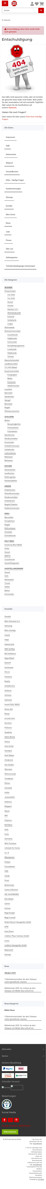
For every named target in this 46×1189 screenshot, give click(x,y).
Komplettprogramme (15, 346)
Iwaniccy (8, 802)
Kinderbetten (10, 501)
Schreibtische (10, 535)
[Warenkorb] (41, 4)
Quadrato (8, 732)
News (8, 223)
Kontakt (9, 206)
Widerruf (9, 163)
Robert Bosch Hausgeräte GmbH (18, 922)
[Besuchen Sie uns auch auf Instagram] (10, 1120)
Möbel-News (9, 1010)
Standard (8, 751)
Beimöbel (8, 404)
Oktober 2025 (10, 973)
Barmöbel (8, 393)
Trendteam (9, 778)
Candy (7, 876)
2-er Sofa (11, 295)
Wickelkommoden (12, 493)
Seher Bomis (10, 737)
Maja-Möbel (9, 658)
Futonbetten (12, 431)
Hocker (10, 305)
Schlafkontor (10, 686)
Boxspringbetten (14, 424)
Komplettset (10, 521)
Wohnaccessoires (12, 411)
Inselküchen (9, 473)
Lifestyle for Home (12, 848)
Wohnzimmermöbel (12, 331)
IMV (6, 815)
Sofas (7, 548)
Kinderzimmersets (12, 508)
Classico (8, 820)
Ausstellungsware (12, 563)
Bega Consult (10, 917)
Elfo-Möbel (9, 899)
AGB (7, 146)
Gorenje (8, 954)
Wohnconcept (10, 774)
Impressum (10, 137)
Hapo (7, 640)
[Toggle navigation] (5, 2)
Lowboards (12, 349)
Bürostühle (9, 517)
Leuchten (8, 389)
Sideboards (12, 353)
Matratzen (9, 457)
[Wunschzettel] (36, 4)
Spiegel (8, 400)
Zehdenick (9, 760)
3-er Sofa (11, 298)
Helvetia (8, 695)
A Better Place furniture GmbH (17, 936)
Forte (7, 834)
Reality (7, 681)
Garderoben (9, 397)
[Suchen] (41, 10)
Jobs (8, 232)
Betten (7, 420)
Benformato (9, 885)
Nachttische (9, 435)
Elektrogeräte (10, 477)
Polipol (7, 862)
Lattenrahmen (10, 453)
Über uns (9, 249)
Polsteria (8, 677)
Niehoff (8, 663)
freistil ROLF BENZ (12, 704)
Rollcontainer (10, 528)
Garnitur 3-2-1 (12, 309)
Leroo (7, 941)
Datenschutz (11, 154)
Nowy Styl (9, 709)
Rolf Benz (8, 825)
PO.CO (7, 672)
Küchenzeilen (10, 470)
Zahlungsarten (11, 257)
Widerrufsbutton (10, 1132)
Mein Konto (10, 214)
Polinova (8, 728)
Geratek (8, 616)
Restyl (7, 714)
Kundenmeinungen (13, 189)
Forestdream (10, 866)
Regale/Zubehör (11, 504)
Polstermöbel (10, 291)
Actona (7, 908)
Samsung (8, 626)
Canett (7, 635)
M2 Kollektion (10, 654)
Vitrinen (10, 356)
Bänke (9, 378)
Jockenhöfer (10, 797)
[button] (32, 4)
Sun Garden (9, 765)
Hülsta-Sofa (9, 644)
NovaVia (8, 723)
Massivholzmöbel (12, 360)
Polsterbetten (12, 428)
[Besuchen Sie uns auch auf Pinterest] (16, 1120)
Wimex (7, 783)
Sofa (6, 576)
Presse (9, 240)
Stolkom (8, 691)
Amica (7, 741)
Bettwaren (9, 460)
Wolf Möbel (9, 755)
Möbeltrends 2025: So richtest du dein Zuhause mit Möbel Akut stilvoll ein (20, 989)
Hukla (7, 792)
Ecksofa (10, 316)
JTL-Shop (41, 1179)
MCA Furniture (10, 843)
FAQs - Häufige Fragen (15, 180)
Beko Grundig (10, 630)
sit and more (10, 718)
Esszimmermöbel (12, 371)
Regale (7, 407)
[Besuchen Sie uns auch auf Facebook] (4, 1120)
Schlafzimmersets (12, 446)
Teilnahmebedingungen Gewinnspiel (20, 266)
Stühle (7, 587)
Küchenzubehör (11, 481)
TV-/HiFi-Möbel (11, 367)
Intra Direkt (9, 746)
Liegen (10, 324)
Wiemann (8, 769)
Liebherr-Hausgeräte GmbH (16, 945)
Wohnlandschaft (14, 313)
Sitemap (9, 197)
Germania (8, 839)
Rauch (7, 811)
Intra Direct (9, 931)
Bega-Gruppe (10, 913)
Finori (7, 880)
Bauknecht (9, 950)
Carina (7, 903)
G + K (7, 853)
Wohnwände (9, 327)
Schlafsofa (11, 320)
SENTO (7, 556)
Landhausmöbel (11, 364)
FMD (6, 871)
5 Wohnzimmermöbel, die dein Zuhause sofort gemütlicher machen (21, 980)
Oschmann (9, 667)
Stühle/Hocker (13, 386)
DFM (6, 927)
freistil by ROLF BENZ (13, 545)
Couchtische (12, 335)
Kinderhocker (10, 490)
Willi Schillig (10, 649)
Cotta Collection (11, 890)
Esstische (11, 382)
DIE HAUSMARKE (12, 894)
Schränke (8, 532)
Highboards (12, 338)
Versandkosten (12, 171)
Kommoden (12, 342)
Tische (7, 583)
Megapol (8, 806)
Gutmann (8, 700)
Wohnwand (9, 580)
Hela (6, 829)
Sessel (10, 302)
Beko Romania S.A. (12, 621)
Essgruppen (12, 375)
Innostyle (8, 788)
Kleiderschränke (11, 438)
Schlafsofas (9, 450)
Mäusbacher (10, 857)
